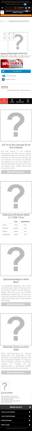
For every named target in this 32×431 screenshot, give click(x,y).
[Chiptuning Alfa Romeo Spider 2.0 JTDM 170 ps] (5, 34)
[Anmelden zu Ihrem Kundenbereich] (26, 8)
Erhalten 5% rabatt (10, 79)
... (4, 21)
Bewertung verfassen (25, 90)
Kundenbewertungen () (13, 90)
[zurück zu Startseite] (1, 21)
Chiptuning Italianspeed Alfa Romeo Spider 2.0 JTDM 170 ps (11, 429)
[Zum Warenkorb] (30, 8)
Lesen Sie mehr (19, 4)
